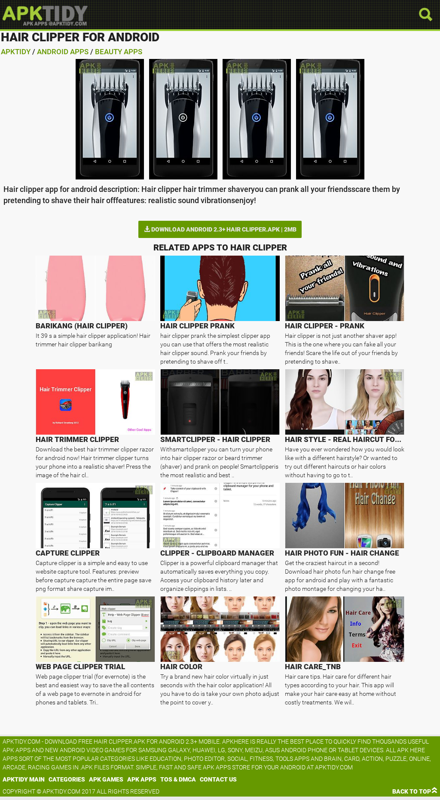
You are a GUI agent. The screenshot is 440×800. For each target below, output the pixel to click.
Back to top (411, 791)
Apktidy (16, 51)
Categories (67, 779)
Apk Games (106, 779)
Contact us (218, 779)
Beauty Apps (118, 51)
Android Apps (63, 51)
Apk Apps (141, 779)
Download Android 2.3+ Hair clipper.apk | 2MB (223, 229)
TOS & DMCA (178, 779)
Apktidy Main (24, 779)
